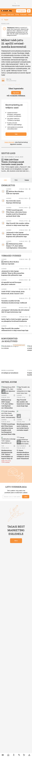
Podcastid (23, 14)
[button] (12, 496)
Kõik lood (11, 14)
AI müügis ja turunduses (9, 373)
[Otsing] (19, 755)
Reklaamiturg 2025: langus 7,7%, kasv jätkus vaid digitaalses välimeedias (16, 246)
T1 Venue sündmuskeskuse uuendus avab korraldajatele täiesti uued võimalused (23, 454)
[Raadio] (14, 755)
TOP (2, 446)
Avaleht (3, 14)
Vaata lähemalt (9, 142)
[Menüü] (3, 755)
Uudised (8, 189)
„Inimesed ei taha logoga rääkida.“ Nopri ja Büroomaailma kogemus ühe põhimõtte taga (17, 234)
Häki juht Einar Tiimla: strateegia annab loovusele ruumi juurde (12, 161)
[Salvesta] (30, 189)
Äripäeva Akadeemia (7, 370)
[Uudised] (8, 755)
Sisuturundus (9, 157)
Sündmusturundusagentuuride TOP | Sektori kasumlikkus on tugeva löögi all (7, 454)
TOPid (17, 14)
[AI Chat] (24, 755)
